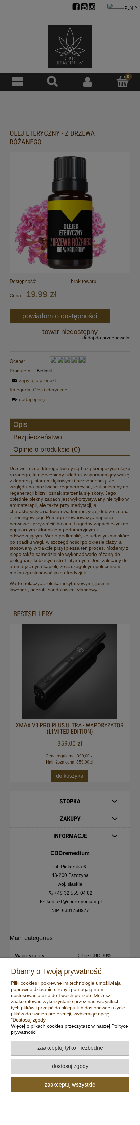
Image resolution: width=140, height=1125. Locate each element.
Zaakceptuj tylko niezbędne (70, 1048)
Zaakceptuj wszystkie (70, 1084)
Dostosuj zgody (70, 1066)
